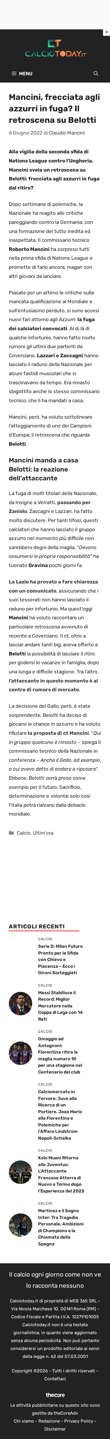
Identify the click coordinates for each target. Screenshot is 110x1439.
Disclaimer (55, 1429)
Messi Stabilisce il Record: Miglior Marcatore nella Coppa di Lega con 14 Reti (60, 1006)
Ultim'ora (43, 833)
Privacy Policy (78, 1421)
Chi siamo (24, 1421)
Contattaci (55, 1378)
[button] (96, 74)
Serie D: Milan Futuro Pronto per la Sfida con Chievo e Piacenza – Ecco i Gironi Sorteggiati (60, 959)
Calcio (24, 833)
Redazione (49, 1421)
